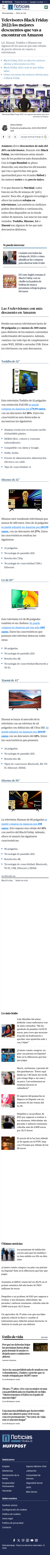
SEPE (28, 1487)
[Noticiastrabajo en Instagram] (22, 1540)
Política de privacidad (12, 1522)
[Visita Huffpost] (46, 7)
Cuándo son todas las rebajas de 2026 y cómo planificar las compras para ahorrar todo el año (32, 257)
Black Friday (7, 880)
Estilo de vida (22, 880)
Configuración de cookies (14, 1509)
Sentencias (7, 1470)
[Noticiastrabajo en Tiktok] (27, 1540)
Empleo (6, 1466)
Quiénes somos (9, 1505)
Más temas (31, 1491)
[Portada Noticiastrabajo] (25, 1438)
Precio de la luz (21, 2)
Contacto (6, 1527)
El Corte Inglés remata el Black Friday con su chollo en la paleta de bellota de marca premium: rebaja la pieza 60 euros (32, 283)
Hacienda (7, 1490)
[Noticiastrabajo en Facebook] (14, 1540)
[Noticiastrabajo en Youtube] (31, 1540)
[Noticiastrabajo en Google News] (36, 1540)
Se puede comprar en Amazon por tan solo (23, 627)
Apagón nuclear (36, 2)
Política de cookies (11, 1514)
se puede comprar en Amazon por (24, 824)
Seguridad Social (34, 1482)
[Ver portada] (18, 7)
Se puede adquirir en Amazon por (25, 732)
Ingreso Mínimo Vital (36, 1466)
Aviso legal (7, 1518)
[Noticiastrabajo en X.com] (18, 1540)
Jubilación (31, 1470)
